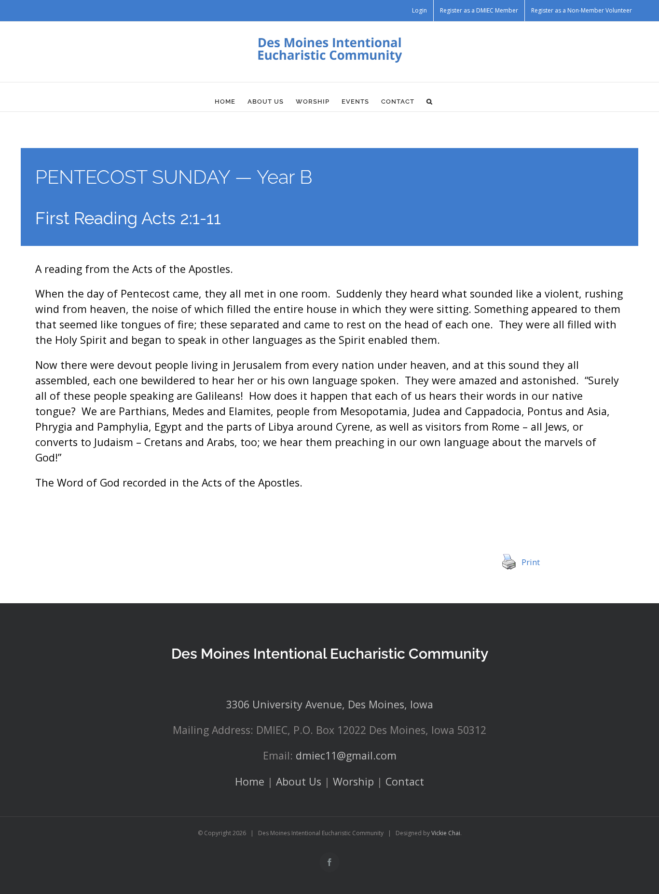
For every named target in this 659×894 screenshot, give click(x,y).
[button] (429, 101)
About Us (298, 781)
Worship (353, 781)
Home (249, 781)
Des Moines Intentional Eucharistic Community (329, 653)
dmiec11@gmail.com (346, 755)
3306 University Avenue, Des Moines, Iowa (329, 704)
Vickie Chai (445, 833)
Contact (404, 781)
